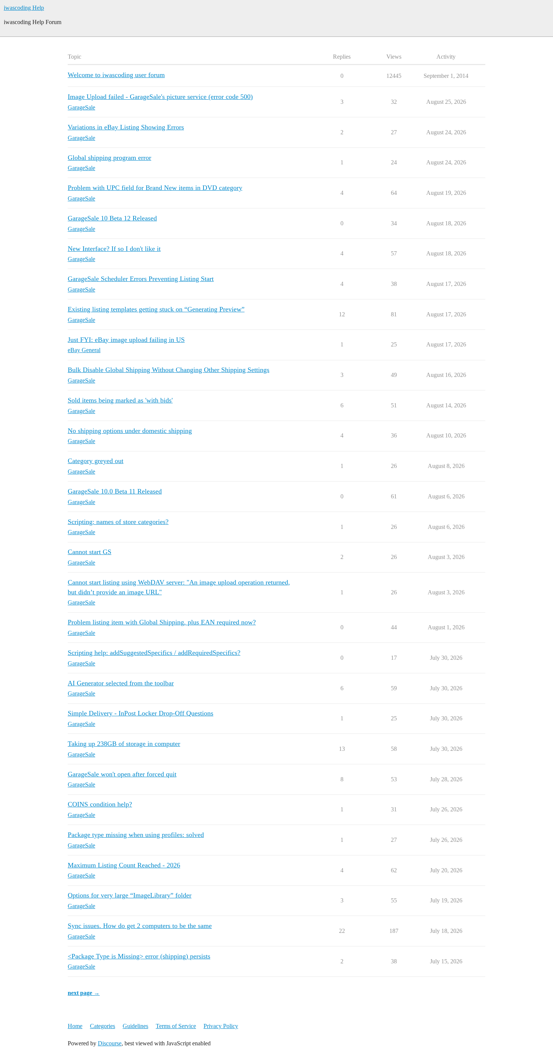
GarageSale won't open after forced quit (122, 774)
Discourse (110, 1043)
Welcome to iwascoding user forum (116, 75)
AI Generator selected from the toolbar (121, 683)
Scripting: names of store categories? (118, 521)
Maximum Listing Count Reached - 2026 (124, 865)
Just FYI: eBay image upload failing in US (126, 339)
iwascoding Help (24, 8)
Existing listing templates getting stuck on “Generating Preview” (156, 309)
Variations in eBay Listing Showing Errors (126, 127)
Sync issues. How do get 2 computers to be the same (140, 925)
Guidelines (135, 1026)
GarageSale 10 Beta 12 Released (112, 218)
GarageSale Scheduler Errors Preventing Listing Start (141, 278)
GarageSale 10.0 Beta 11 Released (115, 491)
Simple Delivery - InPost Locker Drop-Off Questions (140, 713)
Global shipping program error (109, 157)
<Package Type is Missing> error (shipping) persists (139, 956)
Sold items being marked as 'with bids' (120, 400)
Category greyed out (95, 461)
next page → (84, 993)
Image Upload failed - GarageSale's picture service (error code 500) (160, 96)
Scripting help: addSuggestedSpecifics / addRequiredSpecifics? (154, 652)
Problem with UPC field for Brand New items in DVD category (155, 187)
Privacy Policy (221, 1026)
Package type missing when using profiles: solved (136, 834)
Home (75, 1026)
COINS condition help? (100, 804)
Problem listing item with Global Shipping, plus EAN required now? (162, 622)
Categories (102, 1026)
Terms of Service (176, 1026)
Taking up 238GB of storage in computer (124, 743)
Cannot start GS (89, 552)
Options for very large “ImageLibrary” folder (129, 895)
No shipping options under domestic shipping (130, 430)
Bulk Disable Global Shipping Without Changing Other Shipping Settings (168, 370)
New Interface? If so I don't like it (114, 248)
